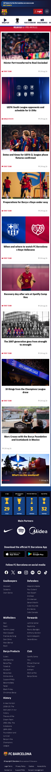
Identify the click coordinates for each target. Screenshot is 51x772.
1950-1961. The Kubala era (9, 724)
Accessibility (41, 766)
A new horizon (9, 703)
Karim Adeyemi (33, 636)
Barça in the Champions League (8, 742)
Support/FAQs (9, 679)
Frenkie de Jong (9, 636)
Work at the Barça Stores (32, 674)
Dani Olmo (7, 639)
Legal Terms (8, 766)
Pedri (5, 626)
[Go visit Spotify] (21, 531)
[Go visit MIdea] (38, 531)
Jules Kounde (32, 606)
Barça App (7, 673)
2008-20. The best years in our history (10, 709)
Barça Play (7, 663)
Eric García (31, 609)
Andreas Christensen (32, 597)
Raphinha (31, 626)
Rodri (5, 646)
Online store (8, 676)
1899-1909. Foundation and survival (9, 732)
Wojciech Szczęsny (6, 587)
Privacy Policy (20, 766)
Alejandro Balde (33, 586)
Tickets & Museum (6, 668)
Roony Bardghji (33, 629)
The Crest (31, 666)
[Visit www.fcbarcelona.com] (4, 12)
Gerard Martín (32, 602)
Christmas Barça (9, 692)
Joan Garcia (8, 593)
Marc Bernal (8, 642)
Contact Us (8, 770)
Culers (38, 11)
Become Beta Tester (8, 684)
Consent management (36, 770)
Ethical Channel (33, 663)
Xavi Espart (31, 593)
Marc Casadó (8, 633)
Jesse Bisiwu (32, 639)
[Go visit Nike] (8, 531)
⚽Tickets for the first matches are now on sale (18, 4)
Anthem (30, 669)
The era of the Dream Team (8, 718)
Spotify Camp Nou (32, 658)
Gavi (5, 623)
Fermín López (8, 629)
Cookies (31, 766)
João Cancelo (32, 612)
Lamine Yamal (32, 623)
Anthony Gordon (34, 633)
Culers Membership (8, 658)
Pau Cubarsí (32, 589)
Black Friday (8, 689)
